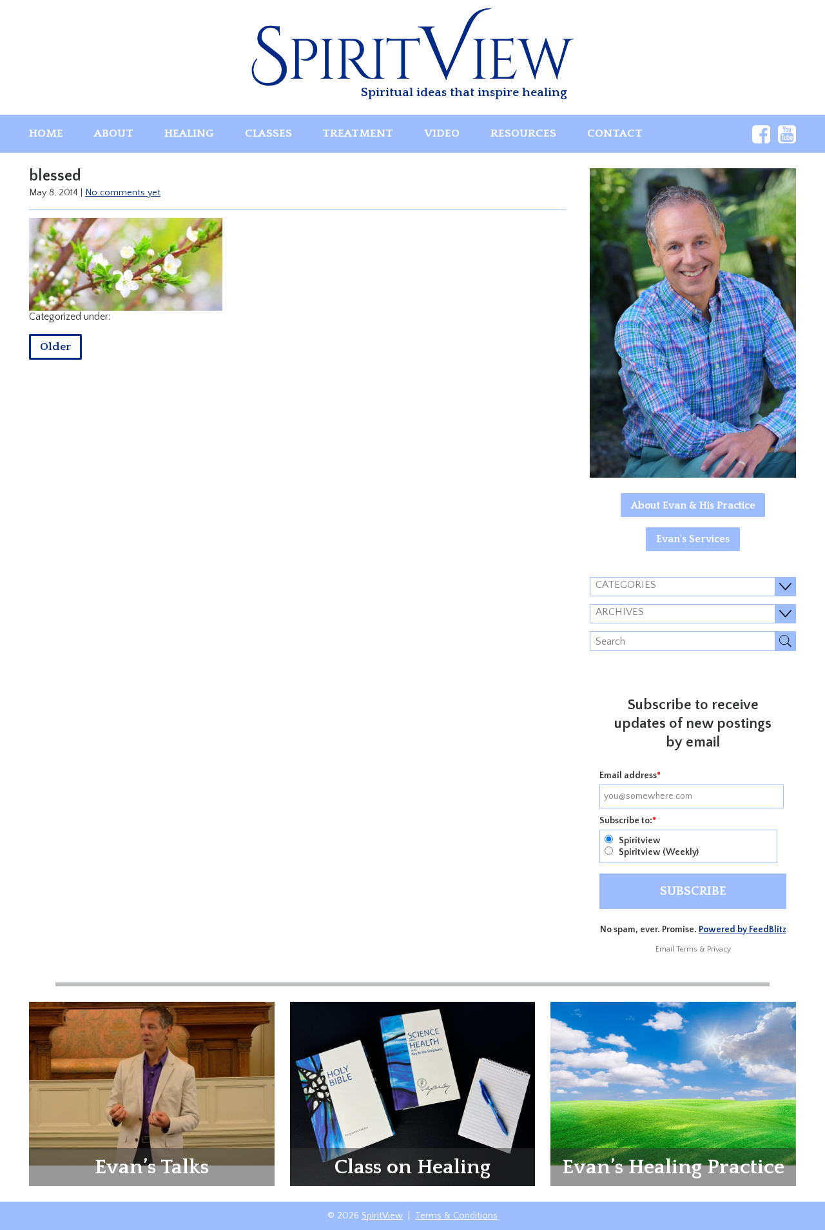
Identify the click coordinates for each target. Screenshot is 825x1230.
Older (55, 346)
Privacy (719, 949)
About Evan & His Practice (693, 505)
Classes (268, 133)
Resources (523, 133)
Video (442, 133)
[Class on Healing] (413, 1092)
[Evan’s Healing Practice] (673, 1083)
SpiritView (382, 1216)
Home (46, 133)
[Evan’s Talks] (152, 1083)
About (113, 133)
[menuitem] (46, 133)
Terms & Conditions (456, 1216)
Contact (615, 133)
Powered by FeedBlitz (742, 929)
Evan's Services (693, 539)
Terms (686, 949)
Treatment (357, 133)
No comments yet (122, 193)
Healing (189, 133)
